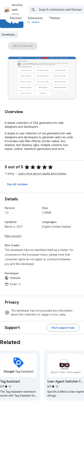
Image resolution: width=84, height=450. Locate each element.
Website (15, 278)
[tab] (16, 18)
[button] (42, 78)
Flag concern (13, 236)
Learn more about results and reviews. (42, 173)
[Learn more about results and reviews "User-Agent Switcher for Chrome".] (57, 386)
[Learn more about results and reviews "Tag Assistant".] (10, 386)
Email (13, 284)
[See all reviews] (17, 184)
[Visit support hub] (62, 327)
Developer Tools (10, 34)
